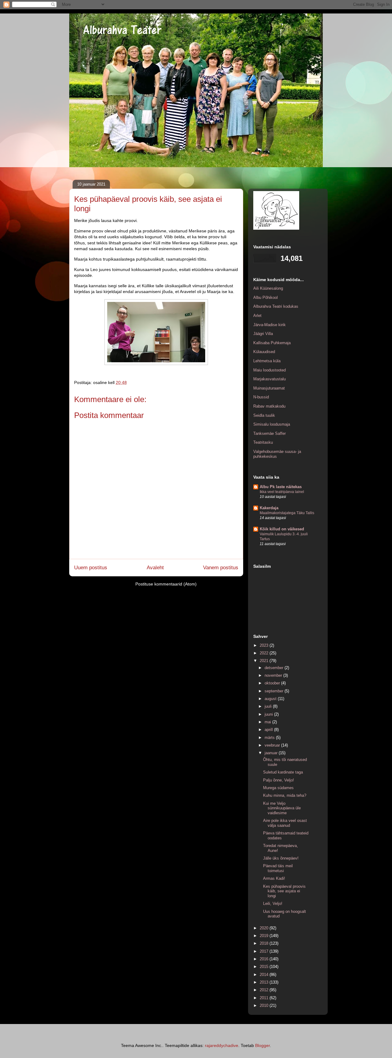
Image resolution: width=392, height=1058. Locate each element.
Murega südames (278, 787)
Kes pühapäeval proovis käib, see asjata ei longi (284, 891)
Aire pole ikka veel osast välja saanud (285, 823)
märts (270, 737)
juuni (269, 714)
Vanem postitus (220, 567)
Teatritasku (263, 442)
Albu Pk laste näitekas (281, 486)
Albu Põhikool (265, 297)
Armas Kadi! (274, 878)
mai (268, 722)
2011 (265, 998)
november (274, 675)
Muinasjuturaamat (269, 388)
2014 (265, 974)
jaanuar (272, 753)
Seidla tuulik (264, 415)
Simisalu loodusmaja (271, 424)
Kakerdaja (269, 508)
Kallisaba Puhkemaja (272, 343)
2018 (265, 943)
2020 (265, 928)
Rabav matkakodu (269, 406)
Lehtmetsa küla (267, 361)
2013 (265, 982)
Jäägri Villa (263, 333)
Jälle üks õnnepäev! (281, 858)
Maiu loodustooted (269, 370)
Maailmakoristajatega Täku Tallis (287, 513)
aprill (269, 729)
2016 (265, 959)
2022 (265, 653)
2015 (265, 966)
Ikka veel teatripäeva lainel (282, 492)
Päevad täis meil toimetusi (278, 868)
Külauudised (264, 351)
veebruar (273, 745)
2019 (265, 935)
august (271, 698)
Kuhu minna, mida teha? (284, 795)
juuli (269, 706)
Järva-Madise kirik (269, 324)
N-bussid (261, 397)
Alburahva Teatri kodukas (275, 306)
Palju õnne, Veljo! (278, 780)
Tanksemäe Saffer (269, 433)
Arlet (257, 315)
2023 (265, 645)
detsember (275, 667)
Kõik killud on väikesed (282, 529)
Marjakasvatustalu (269, 379)
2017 (265, 951)
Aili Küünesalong (268, 288)
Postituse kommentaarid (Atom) (166, 584)
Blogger (262, 1045)
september (275, 691)
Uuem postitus (90, 567)
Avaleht (155, 567)
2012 (265, 990)
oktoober (273, 683)
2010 (265, 1005)
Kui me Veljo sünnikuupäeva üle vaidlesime (282, 808)
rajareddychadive (221, 1045)
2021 (265, 660)
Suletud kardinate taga (283, 772)
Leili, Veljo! (272, 903)
